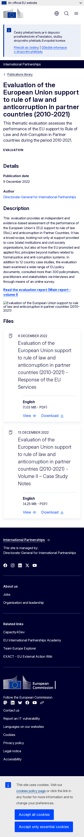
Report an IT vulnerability (21, 718)
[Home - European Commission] (13, 13)
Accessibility (12, 759)
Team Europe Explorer (19, 648)
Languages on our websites (23, 727)
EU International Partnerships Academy (32, 640)
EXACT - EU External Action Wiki (27, 656)
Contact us (11, 710)
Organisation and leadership (23, 603)
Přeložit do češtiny (26, 47)
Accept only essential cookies (44, 827)
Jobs (6, 594)
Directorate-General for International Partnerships (39, 197)
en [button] (56, 13)
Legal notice (12, 751)
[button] (29, 416)
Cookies (9, 735)
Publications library (20, 74)
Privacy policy (13, 743)
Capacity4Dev (14, 632)
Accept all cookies (34, 814)
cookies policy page (31, 791)
